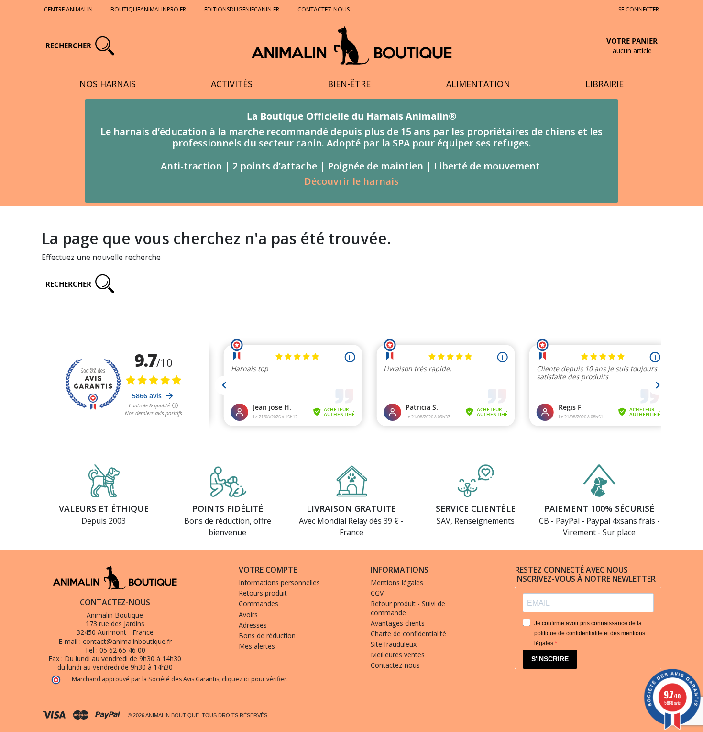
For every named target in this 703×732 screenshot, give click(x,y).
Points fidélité (227, 508)
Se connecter (638, 9)
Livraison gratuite (351, 508)
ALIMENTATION (478, 84)
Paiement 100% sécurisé (599, 508)
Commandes (258, 603)
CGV (377, 592)
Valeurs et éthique (104, 508)
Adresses (253, 625)
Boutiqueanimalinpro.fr (148, 9)
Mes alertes (257, 646)
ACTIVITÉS (232, 84)
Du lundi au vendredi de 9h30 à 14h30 (123, 658)
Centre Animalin (68, 9)
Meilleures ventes (398, 654)
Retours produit (263, 592)
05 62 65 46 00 (122, 649)
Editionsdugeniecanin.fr (241, 9)
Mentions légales (397, 582)
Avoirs (248, 614)
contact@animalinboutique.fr (127, 641)
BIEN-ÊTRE (349, 84)
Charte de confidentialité (408, 633)
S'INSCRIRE (550, 659)
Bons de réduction (267, 635)
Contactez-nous (323, 9)
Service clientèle (476, 508)
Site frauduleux (394, 644)
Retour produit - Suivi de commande (408, 608)
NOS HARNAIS (107, 84)
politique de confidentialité (568, 633)
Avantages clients (398, 623)
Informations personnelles (279, 582)
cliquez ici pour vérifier (254, 679)
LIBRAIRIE (604, 84)
